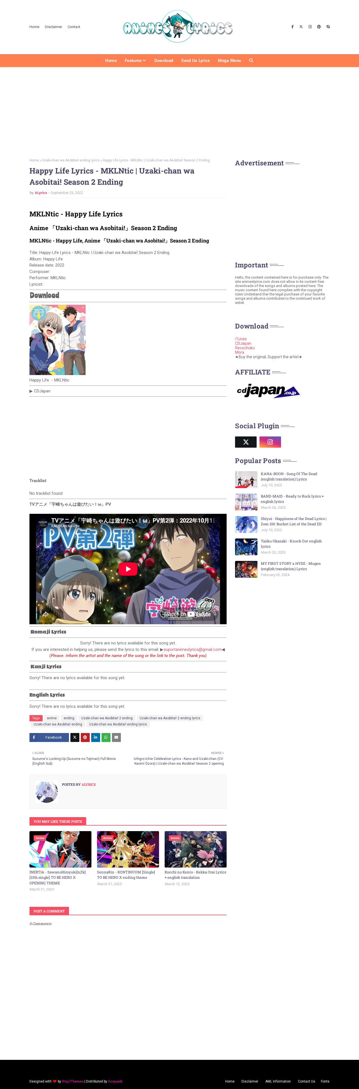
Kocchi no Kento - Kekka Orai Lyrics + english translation (195, 875)
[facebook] (292, 27)
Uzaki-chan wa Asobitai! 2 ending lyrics (170, 718)
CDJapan (243, 343)
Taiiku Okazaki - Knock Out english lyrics (291, 543)
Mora (239, 352)
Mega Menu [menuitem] (229, 60)
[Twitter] (74, 737)
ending (69, 718)
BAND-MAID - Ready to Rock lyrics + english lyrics (292, 499)
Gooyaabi (115, 1081)
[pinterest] (319, 27)
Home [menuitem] (111, 60)
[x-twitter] (301, 27)
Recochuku (245, 348)
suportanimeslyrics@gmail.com (193, 649)
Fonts (325, 1081)
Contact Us (306, 1081)
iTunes (241, 339)
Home (34, 27)
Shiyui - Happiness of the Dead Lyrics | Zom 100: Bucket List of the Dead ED (293, 521)
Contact (74, 27)
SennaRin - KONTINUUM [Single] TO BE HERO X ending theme (126, 875)
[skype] (327, 27)
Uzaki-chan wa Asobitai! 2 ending (107, 718)
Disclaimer (53, 27)
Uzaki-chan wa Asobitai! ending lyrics (71, 160)
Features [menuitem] (133, 60)
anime (52, 718)
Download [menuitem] (163, 60)
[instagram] (310, 27)
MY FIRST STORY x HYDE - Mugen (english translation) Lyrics (291, 566)
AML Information (278, 1081)
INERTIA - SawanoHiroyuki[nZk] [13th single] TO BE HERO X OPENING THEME (57, 877)
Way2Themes (73, 1081)
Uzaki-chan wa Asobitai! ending (58, 724)
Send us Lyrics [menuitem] (195, 60)
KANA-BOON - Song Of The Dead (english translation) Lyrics (289, 476)
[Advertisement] (179, 110)
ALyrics (41, 193)
